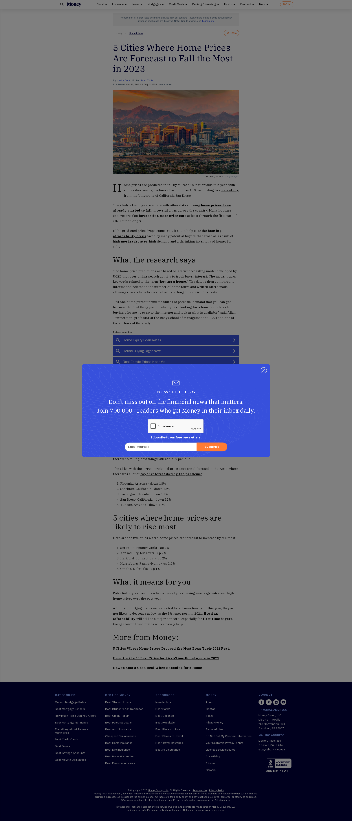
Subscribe (212, 446)
